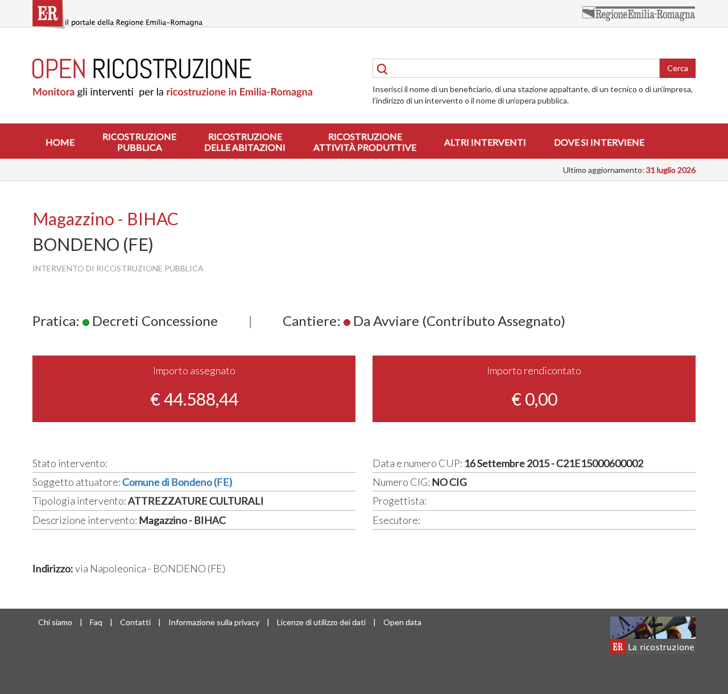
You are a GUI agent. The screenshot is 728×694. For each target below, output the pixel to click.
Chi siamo (55, 622)
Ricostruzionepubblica (139, 141)
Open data (402, 622)
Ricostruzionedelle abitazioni (245, 141)
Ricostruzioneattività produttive (364, 141)
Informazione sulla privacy (213, 622)
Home (60, 142)
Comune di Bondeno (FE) (177, 482)
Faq (96, 622)
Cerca (677, 68)
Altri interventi (485, 142)
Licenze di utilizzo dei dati (321, 622)
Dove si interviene (599, 142)
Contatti (135, 622)
